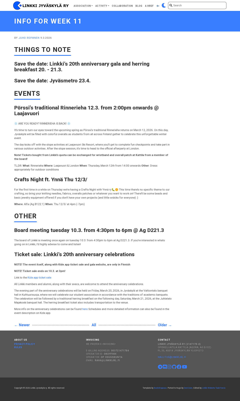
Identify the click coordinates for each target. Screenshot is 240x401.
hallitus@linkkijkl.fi (172, 357)
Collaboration (122, 6)
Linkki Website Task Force (213, 388)
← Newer (22, 325)
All (94, 325)
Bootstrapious (160, 388)
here (85, 309)
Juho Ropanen (29, 37)
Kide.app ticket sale (39, 277)
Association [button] (82, 6)
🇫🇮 (157, 6)
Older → (165, 325)
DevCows (188, 388)
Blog (139, 6)
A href (149, 6)
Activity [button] (101, 6)
